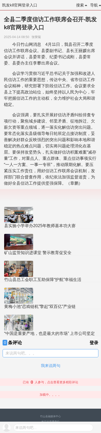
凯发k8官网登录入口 (19, 5)
